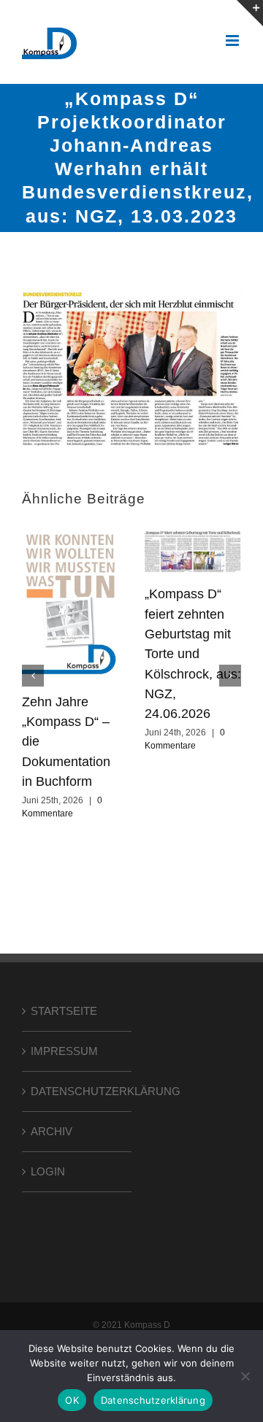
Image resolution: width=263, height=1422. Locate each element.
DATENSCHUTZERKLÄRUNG (77, 1091)
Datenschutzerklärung (153, 1400)
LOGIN (48, 1171)
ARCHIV (51, 1131)
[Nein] (244, 1376)
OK (72, 1400)
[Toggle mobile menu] (233, 40)
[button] (33, 676)
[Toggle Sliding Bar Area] (250, 13)
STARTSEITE (64, 1011)
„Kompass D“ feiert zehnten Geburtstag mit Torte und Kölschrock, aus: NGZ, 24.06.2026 (193, 654)
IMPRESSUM (64, 1051)
